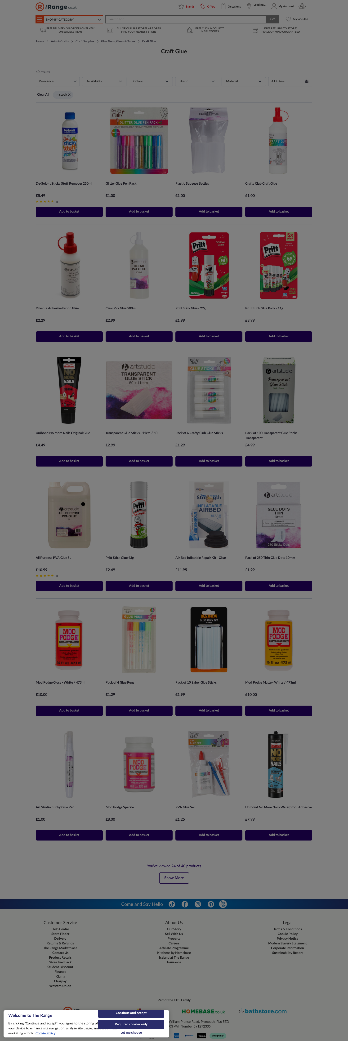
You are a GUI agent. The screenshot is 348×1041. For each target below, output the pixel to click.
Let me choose (131, 1032)
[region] (86, 1023)
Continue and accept (131, 1013)
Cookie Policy (45, 1033)
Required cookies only (131, 1024)
